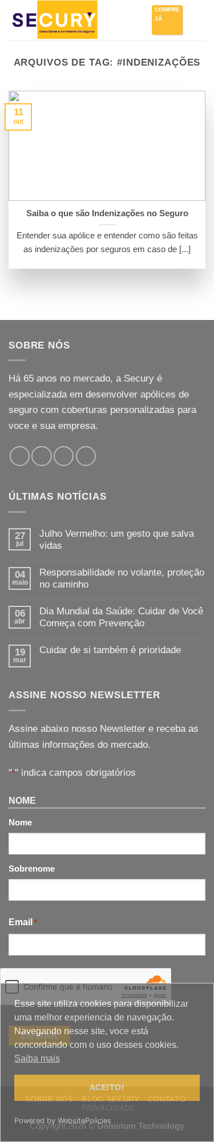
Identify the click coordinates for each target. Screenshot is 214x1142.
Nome (20, 822)
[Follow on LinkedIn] (86, 456)
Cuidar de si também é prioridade (110, 650)
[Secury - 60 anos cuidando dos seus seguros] (66, 20)
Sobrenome (32, 868)
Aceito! (107, 1087)
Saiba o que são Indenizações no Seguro (107, 213)
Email (23, 922)
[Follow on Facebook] (20, 456)
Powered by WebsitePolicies (62, 1120)
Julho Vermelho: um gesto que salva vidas (116, 539)
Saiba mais (37, 1058)
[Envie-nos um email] (64, 456)
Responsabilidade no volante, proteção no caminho (121, 578)
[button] (198, 19)
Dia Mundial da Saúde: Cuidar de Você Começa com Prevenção (121, 617)
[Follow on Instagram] (41, 456)
